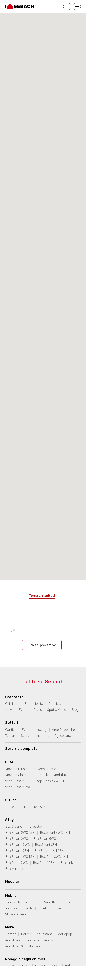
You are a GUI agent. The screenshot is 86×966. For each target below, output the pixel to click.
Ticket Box (34, 826)
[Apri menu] (77, 6)
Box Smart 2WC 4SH (20, 832)
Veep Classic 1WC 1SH (21, 787)
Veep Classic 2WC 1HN (51, 781)
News (9, 709)
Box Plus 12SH (44, 862)
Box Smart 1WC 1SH (20, 856)
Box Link (66, 862)
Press (37, 709)
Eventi (23, 709)
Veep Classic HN (17, 781)
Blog (75, 709)
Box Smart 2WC (16, 838)
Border (10, 934)
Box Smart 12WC (17, 844)
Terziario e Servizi (17, 735)
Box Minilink (14, 868)
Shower (57, 908)
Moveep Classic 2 (45, 768)
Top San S (41, 806)
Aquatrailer (13, 940)
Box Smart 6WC (44, 838)
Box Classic (13, 826)
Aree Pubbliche (63, 729)
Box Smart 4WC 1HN (55, 832)
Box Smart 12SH (17, 850)
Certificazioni (57, 703)
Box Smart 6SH (46, 844)
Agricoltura (63, 735)
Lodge (65, 902)
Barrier (26, 934)
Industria (42, 735)
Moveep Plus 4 (16, 768)
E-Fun (23, 806)
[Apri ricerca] (67, 6)
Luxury (41, 729)
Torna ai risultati (42, 595)
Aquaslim (51, 940)
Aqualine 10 (14, 946)
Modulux (59, 774)
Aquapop (65, 934)
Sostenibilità (34, 703)
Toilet (42, 908)
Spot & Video (56, 709)
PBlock (36, 914)
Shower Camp (15, 914)
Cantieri (10, 729)
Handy (28, 908)
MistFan (34, 946)
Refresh (33, 940)
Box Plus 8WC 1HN (54, 856)
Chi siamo (12, 703)
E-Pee (9, 806)
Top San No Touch (18, 902)
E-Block (42, 774)
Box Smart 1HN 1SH (49, 850)
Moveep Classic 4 (18, 774)
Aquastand (44, 934)
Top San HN (46, 902)
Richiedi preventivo (41, 645)
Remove (11, 908)
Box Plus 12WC (16, 862)
